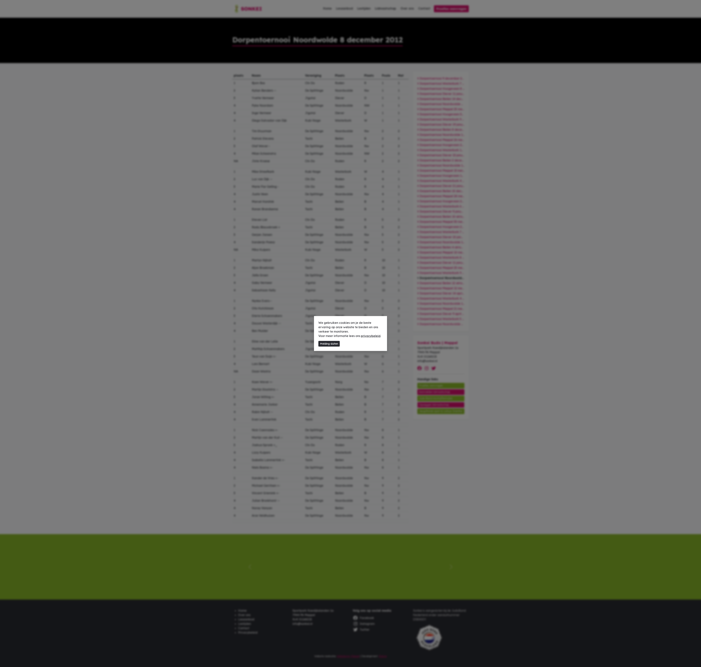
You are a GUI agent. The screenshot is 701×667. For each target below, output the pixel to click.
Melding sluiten (329, 343)
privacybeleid (370, 336)
